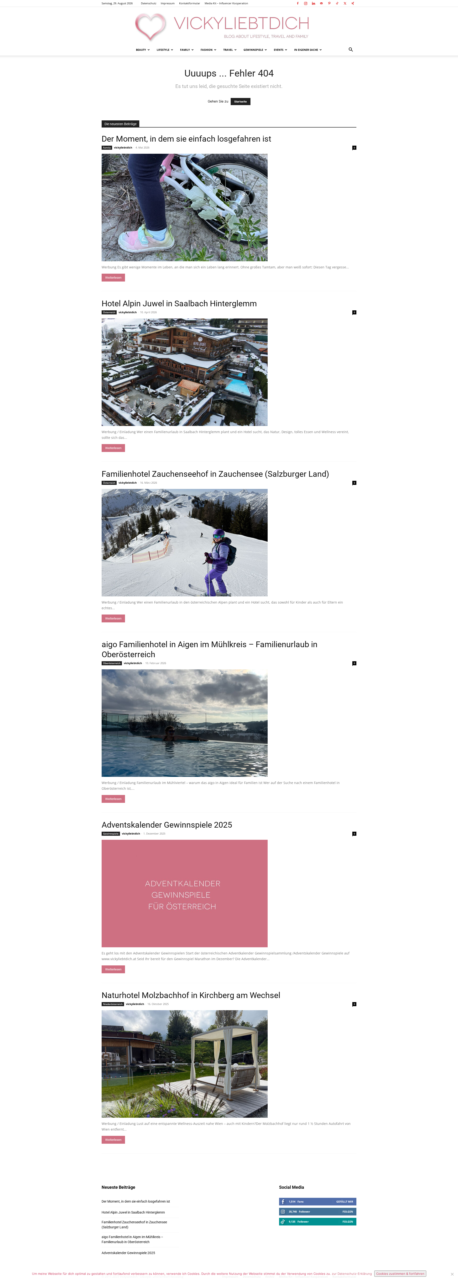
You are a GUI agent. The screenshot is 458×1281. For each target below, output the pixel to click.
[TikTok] (337, 3)
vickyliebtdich (123, 147)
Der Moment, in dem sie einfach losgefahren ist (186, 138)
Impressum (168, 3)
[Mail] (321, 3)
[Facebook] (297, 3)
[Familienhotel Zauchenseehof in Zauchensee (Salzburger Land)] (229, 542)
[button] (350, 50)
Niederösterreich (113, 1004)
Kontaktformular (189, 3)
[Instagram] (305, 3)
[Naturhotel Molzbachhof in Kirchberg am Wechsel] (229, 1064)
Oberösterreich (111, 663)
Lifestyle (163, 49)
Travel (228, 49)
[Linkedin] (313, 3)
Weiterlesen (113, 277)
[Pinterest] (329, 3)
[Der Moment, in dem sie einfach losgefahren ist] (229, 207)
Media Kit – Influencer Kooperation (226, 3)
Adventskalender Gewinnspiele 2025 (167, 825)
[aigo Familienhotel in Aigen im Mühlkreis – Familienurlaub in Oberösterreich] (229, 723)
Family (185, 49)
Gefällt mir (344, 1201)
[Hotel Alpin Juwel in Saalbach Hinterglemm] (229, 372)
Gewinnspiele (253, 49)
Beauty (141, 49)
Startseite (240, 101)
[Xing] (352, 3)
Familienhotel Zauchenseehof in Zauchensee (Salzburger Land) (215, 474)
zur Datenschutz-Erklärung (352, 1274)
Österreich (109, 312)
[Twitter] (345, 3)
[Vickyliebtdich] (229, 25)
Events (278, 49)
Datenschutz (148, 3)
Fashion (207, 49)
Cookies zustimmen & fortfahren (400, 1274)
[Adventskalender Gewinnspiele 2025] (229, 893)
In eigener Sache (306, 49)
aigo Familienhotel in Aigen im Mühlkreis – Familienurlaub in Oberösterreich (132, 1239)
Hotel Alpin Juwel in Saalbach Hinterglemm (179, 303)
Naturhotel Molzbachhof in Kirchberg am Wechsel (191, 995)
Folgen (348, 1211)
